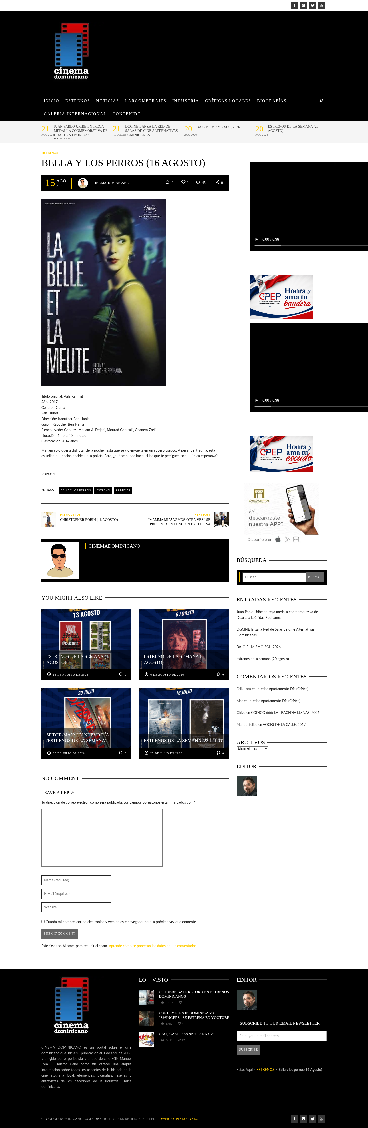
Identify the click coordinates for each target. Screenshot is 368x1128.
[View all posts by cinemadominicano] (83, 183)
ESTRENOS (50, 152)
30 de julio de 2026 (69, 753)
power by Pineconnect (179, 1119)
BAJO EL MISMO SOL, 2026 (218, 127)
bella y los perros (76, 490)
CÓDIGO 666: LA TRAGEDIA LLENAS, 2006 (285, 713)
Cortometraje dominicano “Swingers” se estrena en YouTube (194, 1015)
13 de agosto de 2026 (70, 674)
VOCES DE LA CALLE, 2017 (284, 725)
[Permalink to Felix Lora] (247, 786)
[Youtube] (321, 5)
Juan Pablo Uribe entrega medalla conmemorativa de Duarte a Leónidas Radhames (81, 133)
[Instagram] (303, 5)
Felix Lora (244, 689)
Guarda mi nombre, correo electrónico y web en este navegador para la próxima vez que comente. (121, 922)
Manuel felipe (247, 725)
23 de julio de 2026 (166, 753)
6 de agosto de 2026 (167, 674)
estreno (103, 490)
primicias (123, 490)
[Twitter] (312, 5)
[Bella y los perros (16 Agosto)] (103, 292)
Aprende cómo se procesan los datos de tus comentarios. (153, 946)
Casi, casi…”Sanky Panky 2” (187, 1034)
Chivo (241, 713)
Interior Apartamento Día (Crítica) (282, 689)
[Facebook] (294, 5)
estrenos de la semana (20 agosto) (293, 129)
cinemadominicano (111, 183)
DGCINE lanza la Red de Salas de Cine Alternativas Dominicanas (151, 131)
